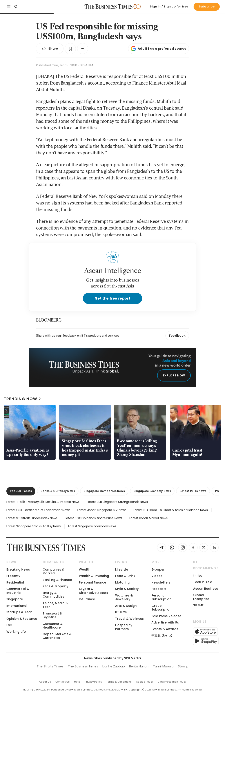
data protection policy (172, 681)
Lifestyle (121, 569)
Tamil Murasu (163, 666)
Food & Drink (125, 576)
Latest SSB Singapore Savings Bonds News (117, 502)
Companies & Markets (53, 571)
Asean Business (205, 588)
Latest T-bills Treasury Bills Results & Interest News (43, 502)
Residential (15, 582)
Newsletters (161, 582)
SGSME (198, 605)
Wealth (84, 569)
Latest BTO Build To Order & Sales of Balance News (171, 510)
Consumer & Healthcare (53, 626)
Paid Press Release (166, 616)
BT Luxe (121, 612)
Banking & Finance (57, 580)
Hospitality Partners (123, 627)
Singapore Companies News (104, 491)
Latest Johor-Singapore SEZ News (101, 510)
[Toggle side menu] (8, 6)
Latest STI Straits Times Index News (32, 518)
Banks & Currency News (58, 491)
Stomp (183, 666)
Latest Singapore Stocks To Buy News (33, 526)
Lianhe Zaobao (113, 666)
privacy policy (93, 681)
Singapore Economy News (152, 491)
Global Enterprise (201, 597)
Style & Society (127, 589)
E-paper (158, 569)
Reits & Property (55, 586)
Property (13, 576)
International (16, 606)
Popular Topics (21, 491)
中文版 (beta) (161, 635)
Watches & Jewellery (124, 597)
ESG (9, 625)
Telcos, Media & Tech (55, 605)
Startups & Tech (19, 612)
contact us (62, 681)
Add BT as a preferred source (162, 48)
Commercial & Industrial (17, 591)
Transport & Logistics (52, 615)
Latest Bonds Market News (148, 518)
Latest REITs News (193, 491)
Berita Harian (139, 666)
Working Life (16, 631)
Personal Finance (92, 582)
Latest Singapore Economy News (92, 526)
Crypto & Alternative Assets (93, 591)
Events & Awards (164, 629)
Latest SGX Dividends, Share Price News (93, 518)
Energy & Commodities (53, 595)
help (77, 681)
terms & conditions (119, 681)
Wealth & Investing (94, 576)
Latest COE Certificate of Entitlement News (38, 510)
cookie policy (144, 681)
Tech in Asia (202, 582)
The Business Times (83, 666)
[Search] (15, 6)
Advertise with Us (165, 622)
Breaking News (18, 569)
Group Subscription (161, 608)
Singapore (14, 599)
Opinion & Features (21, 618)
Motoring (122, 582)
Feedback (177, 335)
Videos (156, 576)
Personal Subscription (161, 597)
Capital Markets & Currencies (57, 636)
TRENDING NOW (20, 398)
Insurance (87, 599)
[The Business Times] (108, 6)
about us (45, 681)
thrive (197, 575)
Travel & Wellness (129, 618)
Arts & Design (126, 606)
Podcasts (159, 589)
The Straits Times (50, 666)
